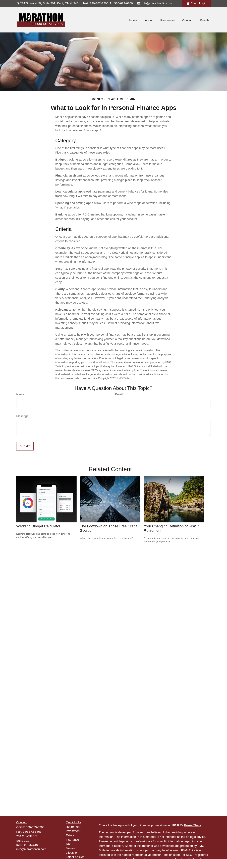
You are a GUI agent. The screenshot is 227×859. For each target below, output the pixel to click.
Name (20, 394)
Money (70, 848)
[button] (133, 20)
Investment (73, 831)
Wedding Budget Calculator (38, 526)
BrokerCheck (192, 825)
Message (22, 416)
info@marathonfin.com (157, 3)
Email (119, 394)
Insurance (72, 839)
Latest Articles (75, 857)
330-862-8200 (95, 3)
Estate (70, 835)
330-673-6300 (123, 3)
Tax (68, 844)
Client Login (198, 3)
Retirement (73, 826)
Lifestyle (71, 852)
